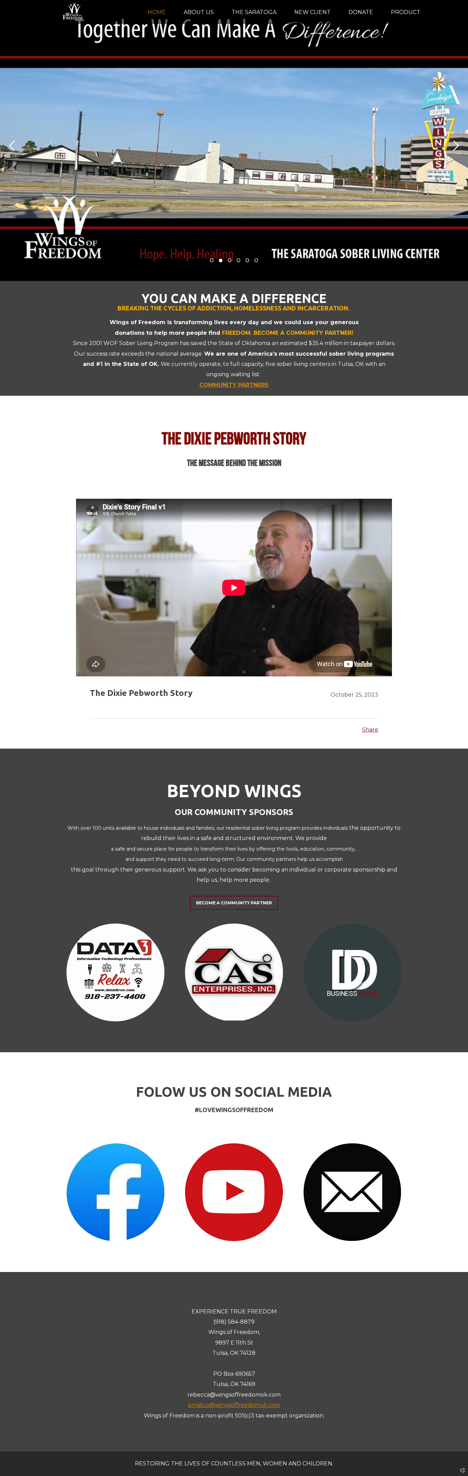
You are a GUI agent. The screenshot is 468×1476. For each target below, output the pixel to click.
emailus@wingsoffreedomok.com (234, 1405)
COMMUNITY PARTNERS (234, 385)
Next (456, 146)
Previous (12, 146)
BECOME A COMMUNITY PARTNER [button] (234, 902)
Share (370, 729)
